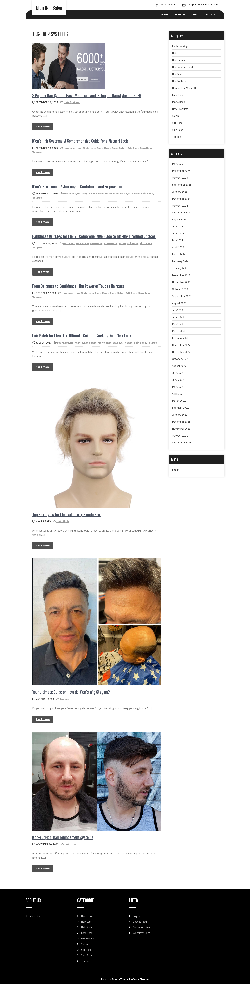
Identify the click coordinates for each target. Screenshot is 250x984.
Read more (43, 126)
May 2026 (177, 164)
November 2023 (181, 282)
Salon (122, 148)
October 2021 (180, 435)
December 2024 (181, 198)
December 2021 (181, 421)
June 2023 (178, 317)
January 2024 (179, 268)
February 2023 (180, 338)
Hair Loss (69, 148)
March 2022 (179, 401)
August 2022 (179, 366)
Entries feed (140, 921)
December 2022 (181, 345)
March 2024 (179, 254)
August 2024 (179, 219)
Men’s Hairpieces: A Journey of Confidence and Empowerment (79, 186)
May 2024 (177, 240)
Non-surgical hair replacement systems (62, 837)
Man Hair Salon (49, 8)
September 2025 (181, 184)
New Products (180, 109)
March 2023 (179, 331)
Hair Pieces (178, 60)
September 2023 (181, 296)
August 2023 (179, 303)
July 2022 (177, 373)
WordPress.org (141, 933)
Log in (175, 470)
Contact (195, 14)
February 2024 (180, 261)
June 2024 (178, 233)
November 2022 (181, 352)
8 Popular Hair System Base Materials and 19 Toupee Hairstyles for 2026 (86, 95)
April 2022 (178, 394)
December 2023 (181, 275)
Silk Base (133, 148)
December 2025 (181, 171)
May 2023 (177, 324)
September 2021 (181, 442)
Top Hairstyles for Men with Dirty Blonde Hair (66, 514)
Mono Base (111, 148)
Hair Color (87, 916)
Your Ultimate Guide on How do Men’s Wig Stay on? (71, 692)
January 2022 (180, 414)
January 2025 (179, 191)
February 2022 (180, 407)
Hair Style (83, 148)
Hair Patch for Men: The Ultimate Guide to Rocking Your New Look (81, 335)
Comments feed (142, 927)
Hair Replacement (182, 67)
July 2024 (177, 226)
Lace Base (96, 148)
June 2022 (178, 380)
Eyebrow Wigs (180, 46)
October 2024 (180, 205)
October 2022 (180, 359)
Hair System (72, 102)
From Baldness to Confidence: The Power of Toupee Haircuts (78, 286)
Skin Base (146, 148)
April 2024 (178, 247)
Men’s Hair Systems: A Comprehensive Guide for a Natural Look (80, 141)
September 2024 (181, 212)
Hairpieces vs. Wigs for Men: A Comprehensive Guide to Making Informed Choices (94, 236)
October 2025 (180, 177)
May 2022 (177, 387)
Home (164, 14)
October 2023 (180, 289)
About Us (179, 14)
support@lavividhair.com (203, 4)
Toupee (37, 152)
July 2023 (177, 310)
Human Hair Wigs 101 (184, 88)
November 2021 (181, 428)
